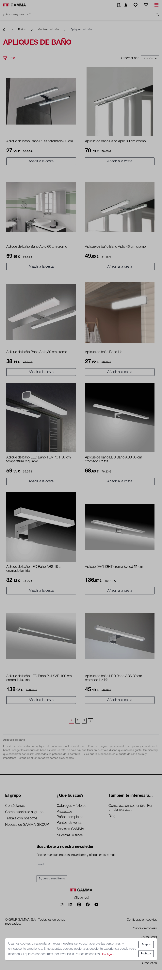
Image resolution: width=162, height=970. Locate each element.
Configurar (108, 954)
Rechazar (146, 953)
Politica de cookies (88, 954)
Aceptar (146, 944)
